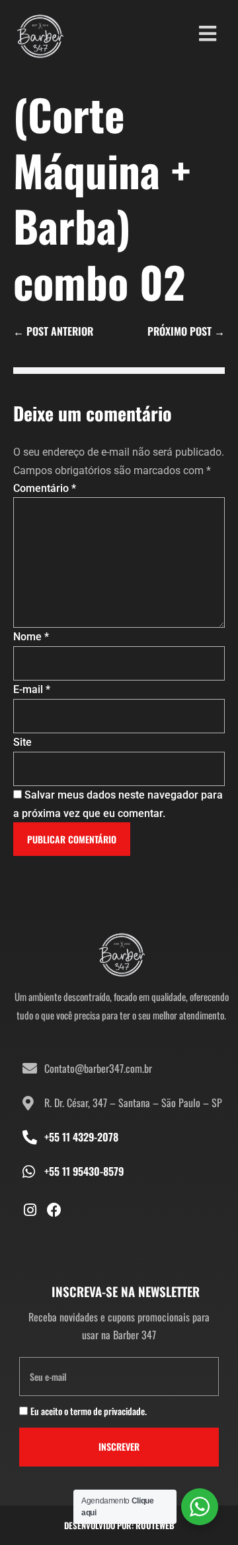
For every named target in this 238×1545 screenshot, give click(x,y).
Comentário (44, 488)
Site (22, 742)
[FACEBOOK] (54, 1210)
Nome (31, 636)
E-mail (31, 689)
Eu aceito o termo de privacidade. (88, 1411)
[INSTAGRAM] (29, 1210)
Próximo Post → (186, 331)
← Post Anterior (53, 331)
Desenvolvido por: (119, 1525)
